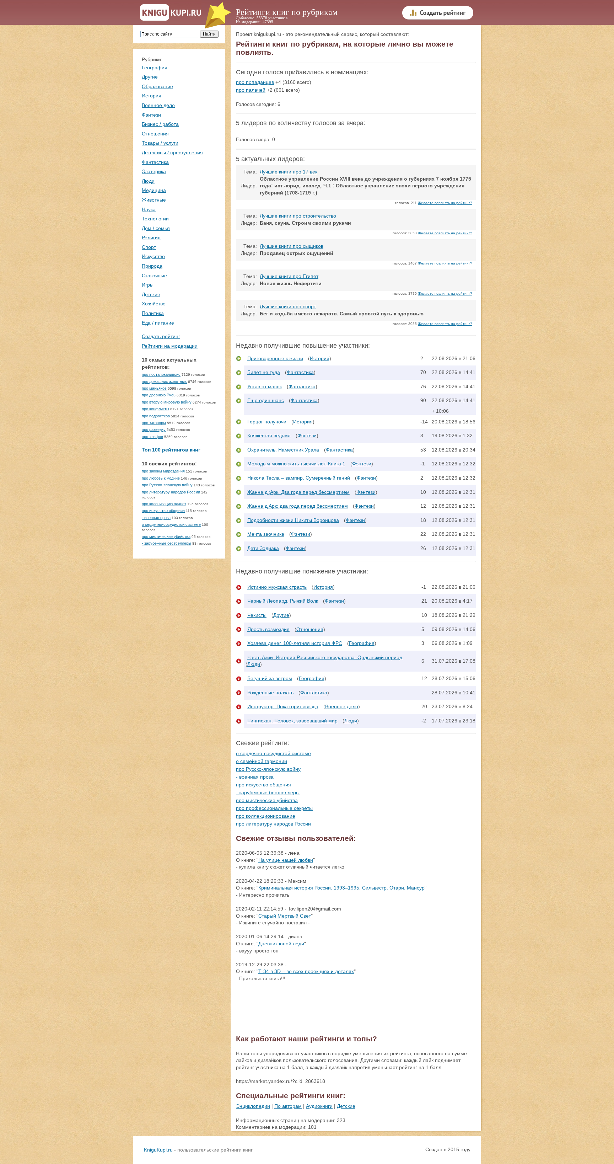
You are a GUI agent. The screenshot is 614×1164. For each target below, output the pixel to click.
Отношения (155, 134)
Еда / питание (158, 323)
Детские (151, 294)
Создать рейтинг (161, 336)
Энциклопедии (253, 1106)
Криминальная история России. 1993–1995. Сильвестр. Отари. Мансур (341, 888)
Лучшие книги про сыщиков (291, 246)
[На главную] (170, 12)
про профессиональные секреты (274, 808)
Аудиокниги (319, 1106)
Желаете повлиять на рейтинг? (445, 203)
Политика (153, 313)
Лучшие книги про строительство (298, 216)
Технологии (155, 218)
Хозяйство (154, 303)
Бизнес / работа (160, 124)
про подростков (156, 416)
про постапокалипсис (161, 374)
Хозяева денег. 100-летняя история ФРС (294, 643)
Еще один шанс (265, 400)
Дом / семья (156, 228)
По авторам (288, 1106)
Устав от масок (264, 386)
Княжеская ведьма (269, 435)
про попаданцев (255, 82)
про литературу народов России (171, 492)
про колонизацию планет (164, 504)
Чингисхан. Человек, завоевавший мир (292, 721)
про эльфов (152, 436)
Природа (152, 266)
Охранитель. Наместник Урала (283, 450)
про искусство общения (163, 510)
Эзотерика (154, 171)
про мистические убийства (166, 536)
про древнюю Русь (159, 395)
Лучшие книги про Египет (289, 276)
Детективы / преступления (172, 152)
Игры (148, 285)
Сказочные (154, 275)
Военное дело (158, 105)
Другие (150, 77)
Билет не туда (263, 372)
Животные (154, 200)
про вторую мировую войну (167, 402)
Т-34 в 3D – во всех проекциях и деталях (306, 971)
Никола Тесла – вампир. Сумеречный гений (298, 478)
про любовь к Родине (161, 478)
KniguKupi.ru (158, 1150)
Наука (149, 209)
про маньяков (154, 388)
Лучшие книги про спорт (288, 306)
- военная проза (156, 518)
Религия (151, 237)
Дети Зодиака (263, 548)
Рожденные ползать (270, 692)
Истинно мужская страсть (277, 587)
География (154, 67)
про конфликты (155, 409)
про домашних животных (164, 381)
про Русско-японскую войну (167, 485)
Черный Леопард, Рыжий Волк (282, 601)
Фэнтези (151, 115)
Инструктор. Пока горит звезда (282, 706)
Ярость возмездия (268, 629)
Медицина (154, 190)
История (151, 95)
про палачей (250, 90)
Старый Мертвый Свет (284, 916)
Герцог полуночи (266, 422)
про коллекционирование (265, 816)
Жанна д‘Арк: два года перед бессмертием (297, 506)
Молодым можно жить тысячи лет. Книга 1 (296, 463)
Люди (148, 181)
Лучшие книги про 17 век (288, 172)
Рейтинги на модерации (170, 346)
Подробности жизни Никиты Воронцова (293, 520)
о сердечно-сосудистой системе (171, 524)
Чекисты (256, 615)
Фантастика (155, 162)
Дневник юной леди (281, 943)
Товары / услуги (160, 143)
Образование (157, 86)
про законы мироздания (163, 471)
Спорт (149, 247)
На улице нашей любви (285, 860)
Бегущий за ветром (269, 678)
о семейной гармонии (261, 761)
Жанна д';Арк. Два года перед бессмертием (298, 492)
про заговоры (154, 423)
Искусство (153, 256)
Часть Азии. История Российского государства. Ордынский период (324, 657)
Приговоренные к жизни (275, 358)
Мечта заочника (265, 534)
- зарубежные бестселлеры (166, 543)
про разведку (154, 429)
